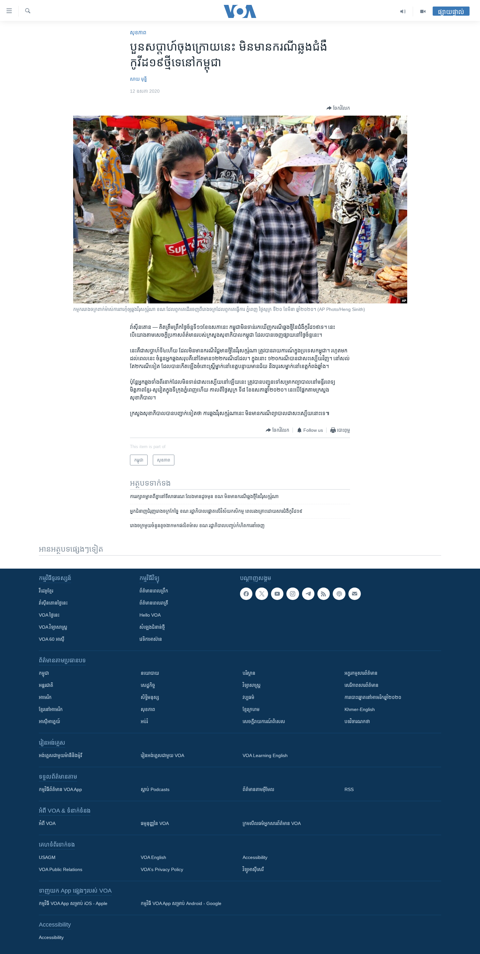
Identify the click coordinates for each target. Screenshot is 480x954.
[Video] (423, 11)
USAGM (47, 857)
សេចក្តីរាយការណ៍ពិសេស (264, 721)
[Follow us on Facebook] (246, 594)
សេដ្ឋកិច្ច (148, 685)
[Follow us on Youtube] (277, 594)
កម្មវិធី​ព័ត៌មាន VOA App (60, 789)
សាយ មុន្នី (138, 79)
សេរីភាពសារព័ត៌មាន (361, 685)
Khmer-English (359, 709)
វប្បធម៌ (248, 697)
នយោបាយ (150, 673)
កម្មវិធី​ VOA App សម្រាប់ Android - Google (181, 903)
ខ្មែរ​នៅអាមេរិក (51, 709)
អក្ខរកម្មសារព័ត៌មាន (360, 673)
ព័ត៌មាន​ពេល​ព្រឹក (153, 590)
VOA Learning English (265, 755)
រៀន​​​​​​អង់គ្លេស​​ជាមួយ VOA (162, 755)
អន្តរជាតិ (46, 685)
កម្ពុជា (44, 673)
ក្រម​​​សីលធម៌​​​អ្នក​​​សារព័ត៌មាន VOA (272, 823)
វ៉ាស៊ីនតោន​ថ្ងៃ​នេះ (53, 603)
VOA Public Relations (60, 869)
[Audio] (403, 11)
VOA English (153, 857)
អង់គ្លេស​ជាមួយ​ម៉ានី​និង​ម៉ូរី (60, 755)
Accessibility (255, 857)
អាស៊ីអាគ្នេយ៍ (49, 721)
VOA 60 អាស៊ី (51, 639)
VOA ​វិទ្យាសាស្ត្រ (53, 627)
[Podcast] (339, 594)
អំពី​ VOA (47, 823)
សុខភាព (138, 32)
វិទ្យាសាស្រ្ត (252, 685)
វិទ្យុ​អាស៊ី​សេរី (253, 869)
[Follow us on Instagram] (292, 594)
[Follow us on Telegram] (308, 594)
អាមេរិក (45, 697)
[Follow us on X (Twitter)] (261, 594)
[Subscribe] (354, 594)
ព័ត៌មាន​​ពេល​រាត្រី (153, 603)
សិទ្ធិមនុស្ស (150, 697)
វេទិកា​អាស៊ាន (150, 639)
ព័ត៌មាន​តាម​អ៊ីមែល (258, 789)
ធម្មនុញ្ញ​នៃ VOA (155, 823)
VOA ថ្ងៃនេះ (49, 615)
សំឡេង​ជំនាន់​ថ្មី (152, 627)
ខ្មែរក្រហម (251, 709)
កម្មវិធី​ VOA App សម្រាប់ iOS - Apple (73, 903)
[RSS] (323, 594)
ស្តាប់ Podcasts (155, 789)
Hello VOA (150, 615)
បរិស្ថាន (249, 673)
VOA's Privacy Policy (162, 869)
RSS (349, 789)
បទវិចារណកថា (357, 721)
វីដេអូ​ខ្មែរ (46, 590)
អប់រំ (144, 721)
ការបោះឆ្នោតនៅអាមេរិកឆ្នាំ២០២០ (372, 697)
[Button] (338, 108)
